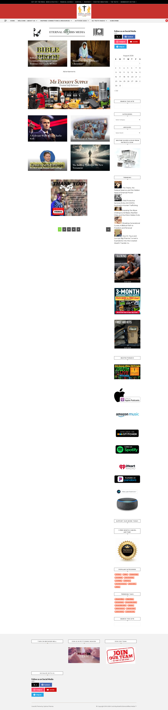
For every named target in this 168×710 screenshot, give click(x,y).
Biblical (117, 586)
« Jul (116, 91)
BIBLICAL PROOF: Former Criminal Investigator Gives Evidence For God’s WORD (43, 60)
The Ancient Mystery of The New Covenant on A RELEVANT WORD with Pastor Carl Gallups (46, 165)
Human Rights (132, 583)
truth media (130, 599)
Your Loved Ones (129, 577)
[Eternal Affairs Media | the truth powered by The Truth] (84, 12)
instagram (122, 41)
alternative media (131, 608)
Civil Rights (118, 580)
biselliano (131, 605)
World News (127, 580)
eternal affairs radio (121, 605)
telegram (121, 46)
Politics (125, 574)
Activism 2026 (81, 20)
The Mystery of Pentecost (85, 138)
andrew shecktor (119, 611)
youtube (135, 41)
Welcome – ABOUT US (26, 20)
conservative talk (130, 611)
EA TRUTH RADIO (98, 20)
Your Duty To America (121, 583)
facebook (130, 37)
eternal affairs (119, 599)
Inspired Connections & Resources (55, 20)
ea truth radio (119, 602)
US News (118, 574)
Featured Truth (134, 574)
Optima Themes (48, 706)
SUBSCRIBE (114, 20)
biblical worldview (120, 608)
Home (12, 20)
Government (119, 577)
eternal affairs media (131, 602)
